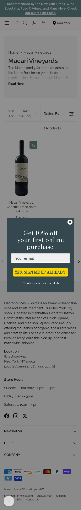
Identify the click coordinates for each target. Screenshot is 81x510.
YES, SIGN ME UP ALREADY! (41, 272)
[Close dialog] (70, 222)
